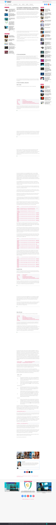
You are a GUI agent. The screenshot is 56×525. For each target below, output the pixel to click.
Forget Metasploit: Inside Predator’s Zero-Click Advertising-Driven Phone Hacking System (48, 43)
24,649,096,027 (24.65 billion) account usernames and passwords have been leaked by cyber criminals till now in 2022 (12, 28)
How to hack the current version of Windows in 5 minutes (12, 36)
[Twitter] (17, 468)
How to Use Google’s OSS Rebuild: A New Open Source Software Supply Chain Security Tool (12, 48)
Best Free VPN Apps (47, 27)
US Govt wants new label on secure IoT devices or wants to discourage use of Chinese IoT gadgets (11, 23)
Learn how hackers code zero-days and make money (11, 40)
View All (14, 31)
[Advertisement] (28, 25)
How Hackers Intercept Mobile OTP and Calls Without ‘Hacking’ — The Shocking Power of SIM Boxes (12, 10)
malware (19, 476)
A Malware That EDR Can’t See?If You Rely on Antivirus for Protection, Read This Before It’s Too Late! (48, 98)
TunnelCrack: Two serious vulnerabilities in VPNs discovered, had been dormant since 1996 (12, 15)
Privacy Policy (32, 499)
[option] (20, 455)
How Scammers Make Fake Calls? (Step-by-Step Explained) (48, 25)
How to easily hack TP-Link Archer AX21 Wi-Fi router (12, 19)
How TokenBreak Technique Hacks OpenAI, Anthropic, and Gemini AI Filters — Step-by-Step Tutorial (48, 64)
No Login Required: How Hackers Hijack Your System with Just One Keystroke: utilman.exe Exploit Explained (48, 74)
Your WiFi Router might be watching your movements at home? (48, 32)
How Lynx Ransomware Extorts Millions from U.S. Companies (48, 94)
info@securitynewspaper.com (26, 499)
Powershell (21, 476)
